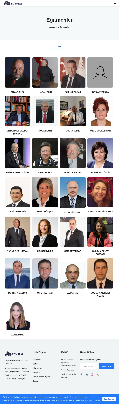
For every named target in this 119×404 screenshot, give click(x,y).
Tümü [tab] (58, 46)
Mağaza (36, 372)
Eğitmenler (37, 368)
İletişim (36, 381)
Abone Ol (105, 366)
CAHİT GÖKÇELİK (17, 211)
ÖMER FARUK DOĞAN (17, 172)
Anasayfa (53, 27)
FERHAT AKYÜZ (73, 92)
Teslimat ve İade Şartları (68, 375)
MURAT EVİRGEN (72, 172)
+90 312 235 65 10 (19, 375)
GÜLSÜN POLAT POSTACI (100, 252)
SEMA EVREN (45, 172)
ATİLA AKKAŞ (17, 92)
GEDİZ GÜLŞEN (45, 211)
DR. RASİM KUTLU (72, 212)
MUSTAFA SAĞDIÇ (17, 293)
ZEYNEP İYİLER (45, 251)
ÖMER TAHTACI (45, 293)
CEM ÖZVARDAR (72, 251)
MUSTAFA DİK (73, 131)
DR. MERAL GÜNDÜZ (100, 172)
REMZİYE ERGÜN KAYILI (100, 211)
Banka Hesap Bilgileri (41, 376)
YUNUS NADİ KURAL (17, 251)
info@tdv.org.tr (18, 379)
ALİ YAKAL (72, 293)
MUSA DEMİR (45, 131)
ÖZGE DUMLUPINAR (100, 131)
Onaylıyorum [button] (109, 399)
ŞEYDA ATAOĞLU (100, 92)
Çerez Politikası (67, 370)
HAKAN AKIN (45, 92)
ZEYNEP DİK (17, 335)
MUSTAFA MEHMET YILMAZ (100, 294)
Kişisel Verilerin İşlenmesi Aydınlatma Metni (68, 362)
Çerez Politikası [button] (93, 400)
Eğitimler (36, 364)
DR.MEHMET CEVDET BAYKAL (17, 132)
